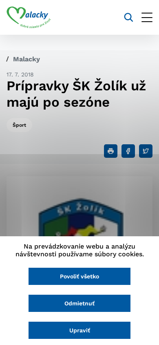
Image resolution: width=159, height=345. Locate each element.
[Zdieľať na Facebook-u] (128, 151)
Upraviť (79, 330)
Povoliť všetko (79, 276)
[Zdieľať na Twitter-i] (145, 151)
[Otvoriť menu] (146, 17)
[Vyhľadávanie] (128, 17)
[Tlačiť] (110, 151)
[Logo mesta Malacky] (29, 18)
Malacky (26, 59)
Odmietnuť (79, 303)
